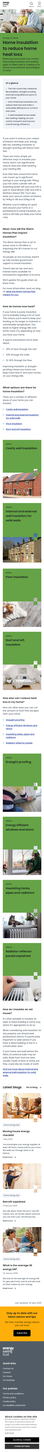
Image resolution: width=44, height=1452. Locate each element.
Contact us (8, 1368)
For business (9, 1380)
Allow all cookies (22, 1440)
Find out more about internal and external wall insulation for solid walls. (20, 1072)
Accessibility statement (14, 1405)
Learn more (9, 1433)
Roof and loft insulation (18, 429)
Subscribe (22, 1333)
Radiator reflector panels (19, 743)
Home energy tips (11, 1125)
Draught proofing (15, 719)
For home (7, 1376)
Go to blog (31, 1087)
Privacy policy (9, 1397)
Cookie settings (22, 1446)
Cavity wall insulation (17, 409)
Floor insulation (14, 423)
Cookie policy (9, 1401)
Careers (7, 1372)
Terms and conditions (13, 1393)
